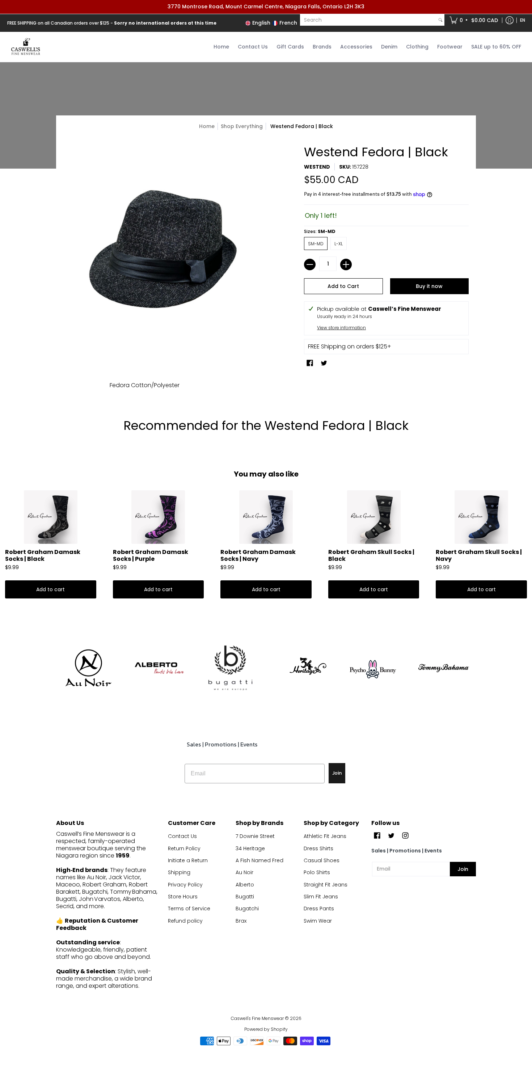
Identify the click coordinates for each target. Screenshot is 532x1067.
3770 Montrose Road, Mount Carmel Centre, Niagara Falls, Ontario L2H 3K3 (266, 6)
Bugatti (245, 896)
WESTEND (317, 166)
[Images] (230, 668)
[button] (474, 20)
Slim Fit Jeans (321, 896)
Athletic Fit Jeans (325, 836)
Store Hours (183, 896)
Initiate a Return (188, 860)
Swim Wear (318, 920)
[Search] (440, 20)
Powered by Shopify (266, 1029)
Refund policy (185, 920)
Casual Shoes (321, 860)
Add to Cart (343, 286)
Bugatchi (247, 908)
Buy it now (429, 286)
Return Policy (184, 848)
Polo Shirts (317, 872)
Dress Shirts (318, 848)
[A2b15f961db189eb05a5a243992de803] (159, 668)
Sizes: (319, 231)
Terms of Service (189, 908)
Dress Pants (319, 908)
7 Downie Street (255, 836)
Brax (241, 920)
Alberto (245, 884)
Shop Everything (242, 126)
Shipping (179, 872)
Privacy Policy (185, 884)
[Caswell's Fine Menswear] (25, 47)
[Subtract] (310, 264)
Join (337, 773)
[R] (88, 668)
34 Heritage (250, 848)
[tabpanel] (266, 387)
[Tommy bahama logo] (444, 668)
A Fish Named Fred (259, 860)
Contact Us (182, 836)
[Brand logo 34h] (302, 667)
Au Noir (244, 872)
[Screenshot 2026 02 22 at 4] (373, 667)
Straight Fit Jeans (325, 884)
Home (207, 126)
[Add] (346, 264)
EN (522, 20)
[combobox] (368, 20)
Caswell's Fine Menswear (257, 1018)
